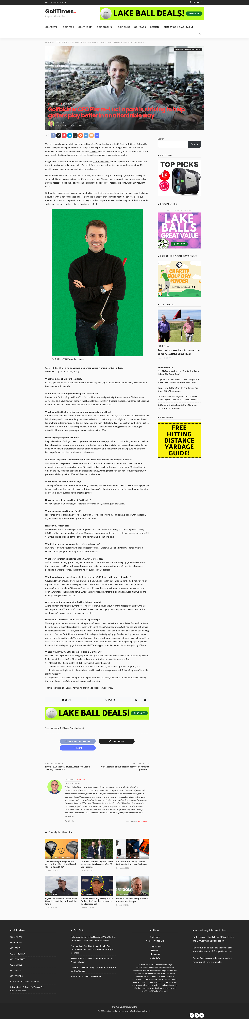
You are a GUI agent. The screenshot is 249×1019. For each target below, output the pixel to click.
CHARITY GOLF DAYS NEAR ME (178, 27)
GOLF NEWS (51, 27)
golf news (55, 728)
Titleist (93, 151)
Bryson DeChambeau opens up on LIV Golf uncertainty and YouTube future (61, 901)
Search (161, 138)
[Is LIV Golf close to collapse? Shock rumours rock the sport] (132, 886)
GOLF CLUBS (124, 27)
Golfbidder (105, 569)
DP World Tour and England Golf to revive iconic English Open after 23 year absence (97, 864)
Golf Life (97, 627)
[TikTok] (201, 1015)
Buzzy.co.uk (149, 988)
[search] (202, 2)
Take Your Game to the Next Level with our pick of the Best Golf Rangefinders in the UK (93, 939)
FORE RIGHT (55, 104)
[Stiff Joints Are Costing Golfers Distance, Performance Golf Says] (132, 849)
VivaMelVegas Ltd (128, 1006)
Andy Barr (60, 122)
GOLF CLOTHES (104, 27)
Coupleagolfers (112, 627)
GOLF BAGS (140, 27)
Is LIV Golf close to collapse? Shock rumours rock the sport (132, 900)
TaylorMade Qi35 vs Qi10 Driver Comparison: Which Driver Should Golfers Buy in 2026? (60, 864)
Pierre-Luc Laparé (77, 728)
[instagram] (197, 1015)
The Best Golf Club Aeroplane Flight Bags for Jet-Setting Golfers (93, 969)
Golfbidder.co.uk (102, 161)
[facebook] (192, 1015)
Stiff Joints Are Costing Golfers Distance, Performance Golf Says (131, 863)
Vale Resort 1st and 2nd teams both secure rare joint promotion (125, 768)
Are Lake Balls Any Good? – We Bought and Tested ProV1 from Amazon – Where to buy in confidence (92, 949)
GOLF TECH (68, 27)
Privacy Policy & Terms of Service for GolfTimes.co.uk (27, 989)
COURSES (154, 27)
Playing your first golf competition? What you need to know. (92, 960)
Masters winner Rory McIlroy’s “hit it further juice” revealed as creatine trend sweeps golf (97, 901)
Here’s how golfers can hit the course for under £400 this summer (178, 389)
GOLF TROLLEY (85, 27)
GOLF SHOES (16, 976)
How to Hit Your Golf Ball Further (86, 976)
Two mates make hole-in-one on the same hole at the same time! (178, 372)
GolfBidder (64, 728)
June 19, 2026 (164, 358)
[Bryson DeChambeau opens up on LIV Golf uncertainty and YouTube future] (61, 886)
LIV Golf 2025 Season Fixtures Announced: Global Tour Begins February (67, 768)
